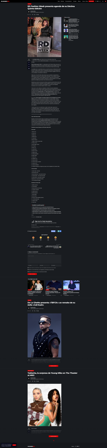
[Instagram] (98, 1)
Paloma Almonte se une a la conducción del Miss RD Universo (43, 207)
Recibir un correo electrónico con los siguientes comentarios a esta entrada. (41, 269)
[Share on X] (34, 14)
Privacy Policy (57, 226)
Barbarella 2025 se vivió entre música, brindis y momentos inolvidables (34, 292)
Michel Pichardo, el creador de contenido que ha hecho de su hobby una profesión (46, 211)
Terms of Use (42, 226)
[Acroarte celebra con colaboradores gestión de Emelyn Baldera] (71, 285)
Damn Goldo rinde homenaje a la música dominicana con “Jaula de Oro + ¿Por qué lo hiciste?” (74, 25)
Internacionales (76, 22)
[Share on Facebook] (32, 14)
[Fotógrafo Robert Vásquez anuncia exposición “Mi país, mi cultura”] (53, 285)
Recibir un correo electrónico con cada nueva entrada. (38, 271)
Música (70, 27)
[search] (101, 1)
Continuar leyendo (53, 365)
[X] (96, 1)
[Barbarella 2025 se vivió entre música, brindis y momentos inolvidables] (36, 285)
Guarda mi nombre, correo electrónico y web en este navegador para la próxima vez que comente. (42, 267)
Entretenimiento (71, 22)
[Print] (38, 14)
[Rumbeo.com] (5, 1)
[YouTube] (97, 1)
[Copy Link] (36, 14)
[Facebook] (95, 1)
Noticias (29, 300)
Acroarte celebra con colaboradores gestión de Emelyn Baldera (71, 292)
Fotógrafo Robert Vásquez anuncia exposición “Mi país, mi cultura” (52, 292)
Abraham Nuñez (33, 11)
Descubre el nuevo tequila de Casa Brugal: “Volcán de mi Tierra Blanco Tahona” (46, 208)
